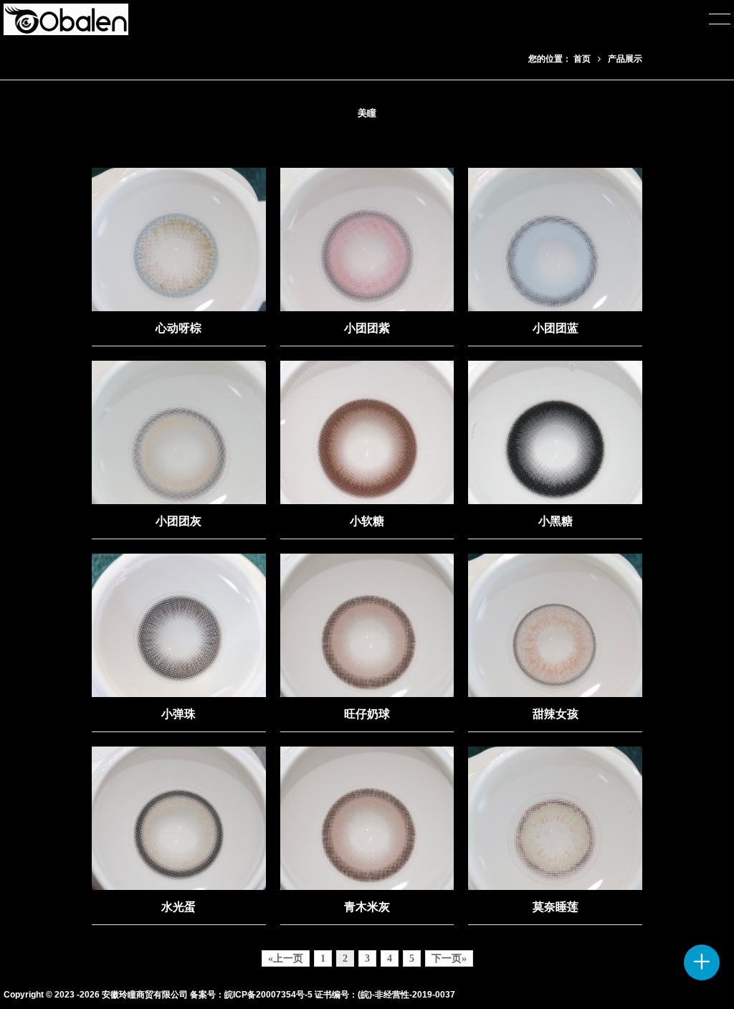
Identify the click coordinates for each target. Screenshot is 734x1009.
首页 (582, 59)
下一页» (449, 958)
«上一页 (285, 958)
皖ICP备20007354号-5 (268, 995)
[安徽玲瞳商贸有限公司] (66, 19)
